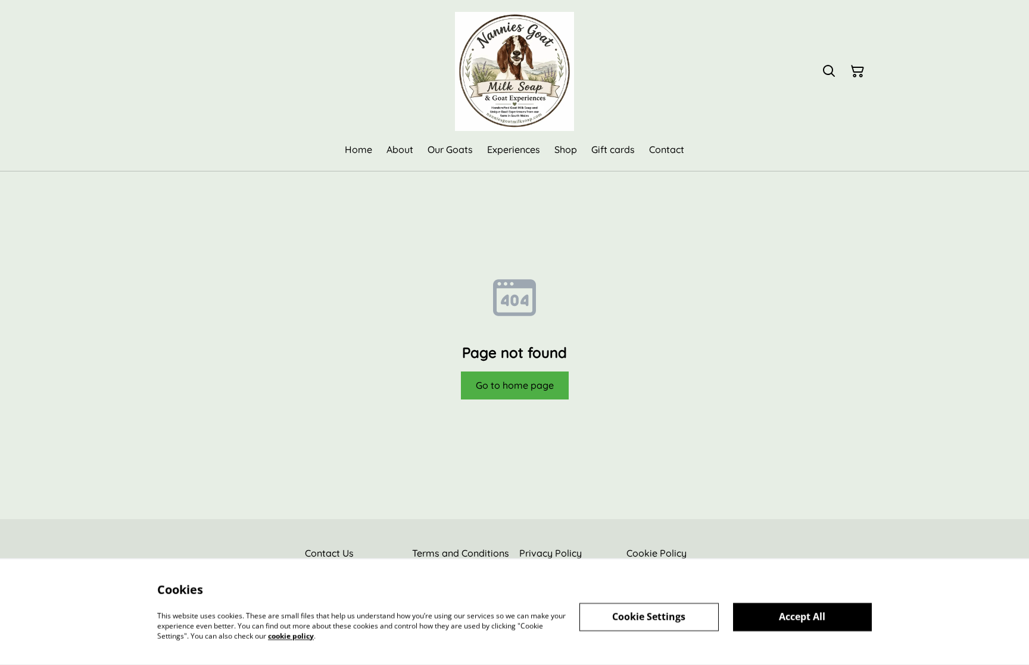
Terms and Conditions (460, 553)
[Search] (829, 71)
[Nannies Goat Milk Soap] (514, 71)
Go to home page (515, 385)
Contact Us (329, 553)
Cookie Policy (656, 553)
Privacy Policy (550, 553)
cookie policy (291, 635)
